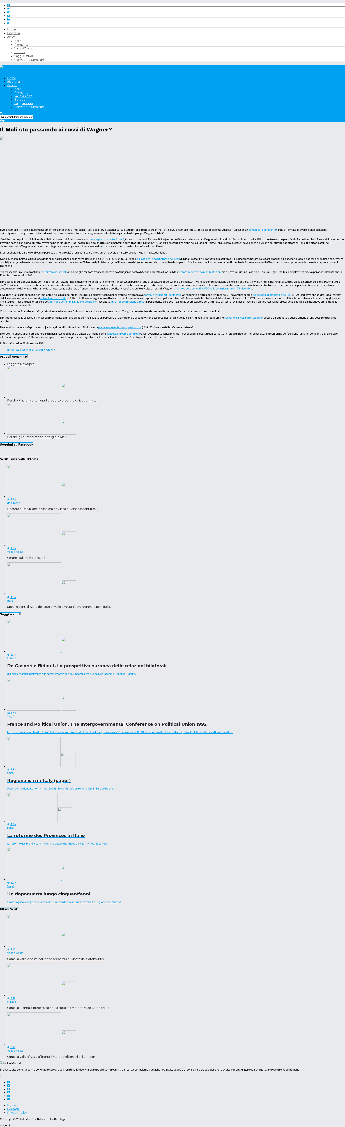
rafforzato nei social (53, 271)
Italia (17, 41)
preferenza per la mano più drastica (119, 327)
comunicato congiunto (262, 229)
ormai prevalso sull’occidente (163, 294)
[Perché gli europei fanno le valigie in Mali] (41, 433)
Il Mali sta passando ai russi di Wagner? (31, 349)
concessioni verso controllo (123, 333)
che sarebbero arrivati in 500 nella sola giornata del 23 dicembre (213, 288)
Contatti (13, 1109)
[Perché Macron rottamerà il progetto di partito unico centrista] (41, 397)
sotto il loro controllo (53, 298)
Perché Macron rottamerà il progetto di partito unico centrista (51, 400)
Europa (19, 52)
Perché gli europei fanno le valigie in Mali (36, 437)
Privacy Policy (17, 1112)
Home (11, 29)
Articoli (12, 37)
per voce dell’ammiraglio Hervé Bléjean (73, 301)
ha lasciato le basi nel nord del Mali (158, 258)
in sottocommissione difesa (128, 301)
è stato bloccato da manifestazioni (200, 271)
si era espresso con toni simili (106, 239)
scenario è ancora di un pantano (243, 317)
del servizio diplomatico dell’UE (272, 294)
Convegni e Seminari (29, 59)
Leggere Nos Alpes (20, 364)
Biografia (13, 33)
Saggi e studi (23, 56)
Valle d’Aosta (23, 48)
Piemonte (21, 44)
